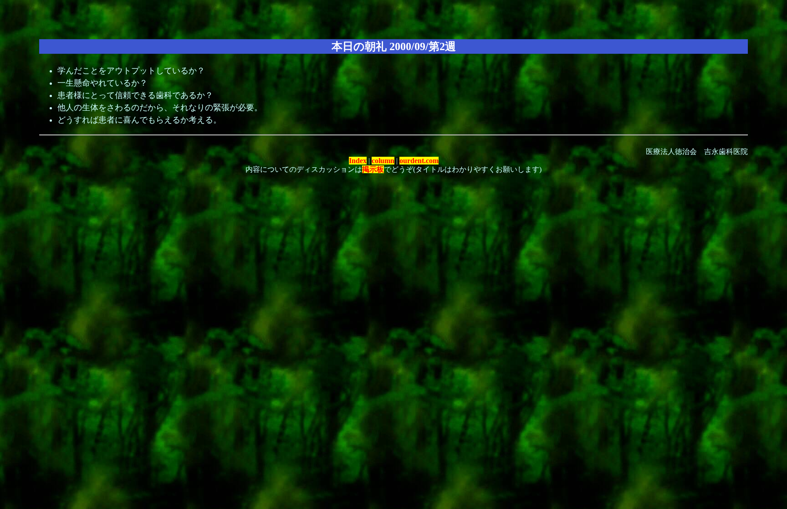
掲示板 (373, 169)
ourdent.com (419, 161)
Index (358, 161)
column (383, 161)
